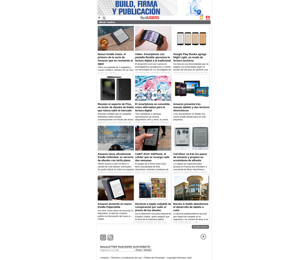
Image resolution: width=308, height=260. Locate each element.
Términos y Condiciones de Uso (126, 258)
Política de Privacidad (154, 258)
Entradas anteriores (200, 227)
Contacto (104, 258)
